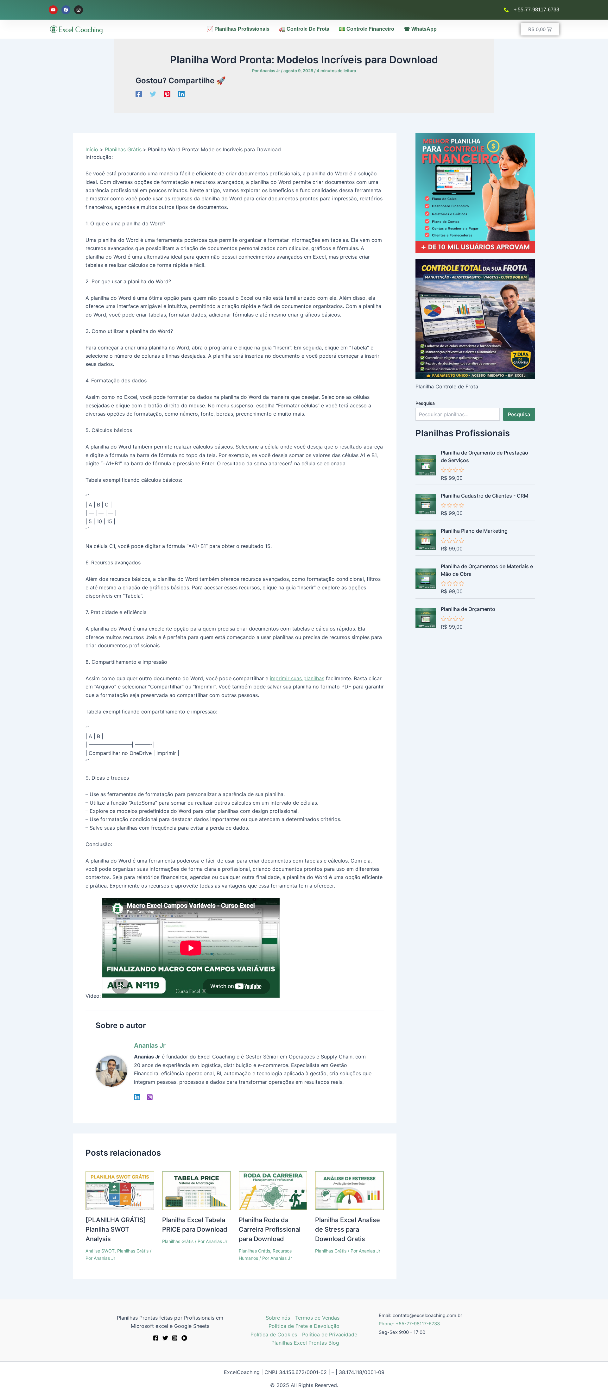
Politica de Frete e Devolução (304, 1326)
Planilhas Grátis (133, 1250)
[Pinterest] (167, 93)
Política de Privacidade (329, 1334)
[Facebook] (139, 93)
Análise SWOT (100, 1250)
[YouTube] (184, 1338)
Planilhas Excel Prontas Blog (305, 1343)
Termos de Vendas (317, 1318)
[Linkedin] (181, 93)
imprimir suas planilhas (297, 678)
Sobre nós (278, 1318)
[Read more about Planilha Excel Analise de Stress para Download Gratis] (349, 1190)
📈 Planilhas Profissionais (238, 29)
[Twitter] (153, 93)
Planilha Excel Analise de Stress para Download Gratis (347, 1229)
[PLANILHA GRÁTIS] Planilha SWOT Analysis (116, 1229)
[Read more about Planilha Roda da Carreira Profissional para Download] (273, 1190)
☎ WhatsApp (420, 29)
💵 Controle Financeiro (366, 29)
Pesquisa (425, 403)
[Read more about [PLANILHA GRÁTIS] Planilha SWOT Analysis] (120, 1190)
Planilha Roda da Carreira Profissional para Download (270, 1229)
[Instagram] (150, 1096)
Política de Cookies (273, 1334)
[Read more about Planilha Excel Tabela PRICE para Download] (196, 1190)
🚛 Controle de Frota (304, 29)
